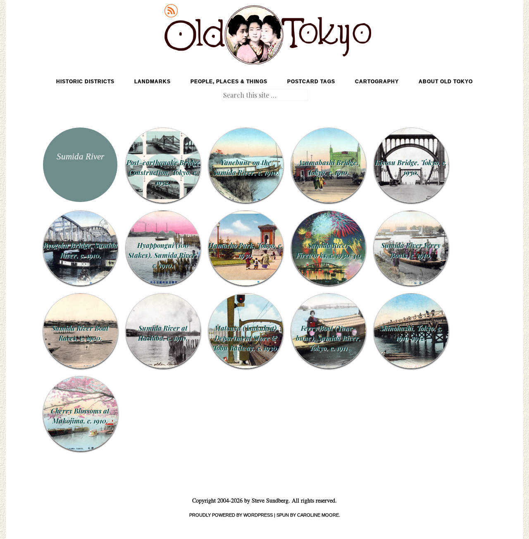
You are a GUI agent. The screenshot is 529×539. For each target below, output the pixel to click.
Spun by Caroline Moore (307, 515)
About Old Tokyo (446, 81)
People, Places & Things (229, 81)
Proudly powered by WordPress (231, 515)
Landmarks (152, 81)
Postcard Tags (311, 81)
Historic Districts (85, 81)
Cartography (377, 81)
